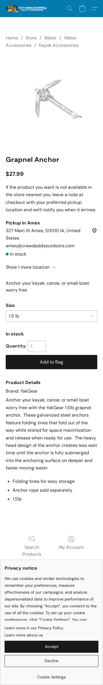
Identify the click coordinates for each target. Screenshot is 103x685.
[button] (27, 8)
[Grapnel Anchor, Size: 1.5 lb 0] (51, 100)
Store (31, 38)
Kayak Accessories (58, 45)
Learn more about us (24, 635)
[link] (51, 674)
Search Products (31, 550)
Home (12, 38)
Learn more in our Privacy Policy (34, 627)
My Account (71, 547)
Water (50, 38)
